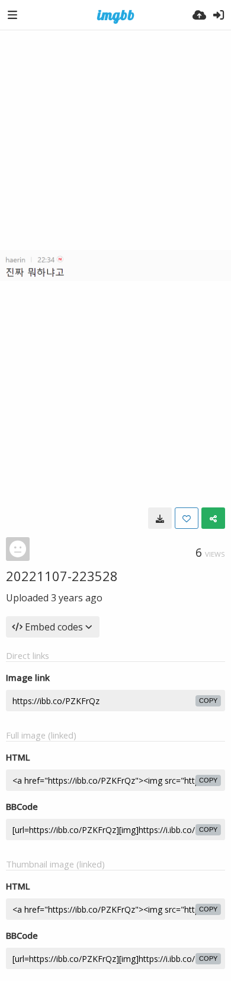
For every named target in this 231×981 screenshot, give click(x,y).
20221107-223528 (62, 576)
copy (208, 700)
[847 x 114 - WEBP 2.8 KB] (160, 518)
